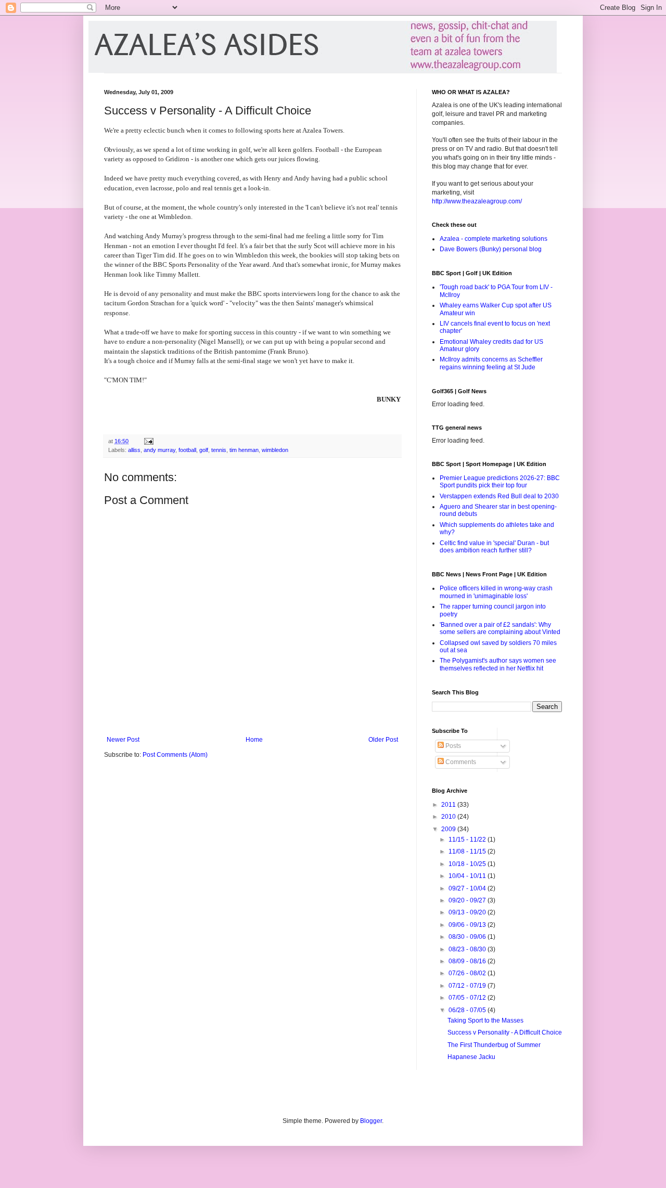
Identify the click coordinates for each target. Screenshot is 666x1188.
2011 (449, 804)
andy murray (159, 450)
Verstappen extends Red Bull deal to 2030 (499, 496)
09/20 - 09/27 (468, 900)
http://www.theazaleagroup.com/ (477, 201)
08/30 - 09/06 (468, 936)
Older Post (383, 739)
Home (254, 739)
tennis (218, 450)
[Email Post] (148, 441)
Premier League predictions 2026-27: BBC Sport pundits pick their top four (500, 481)
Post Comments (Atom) (175, 754)
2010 (449, 816)
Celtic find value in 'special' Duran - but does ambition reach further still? (494, 546)
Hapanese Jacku (471, 1057)
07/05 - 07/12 (468, 997)
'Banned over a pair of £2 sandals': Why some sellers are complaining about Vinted (500, 628)
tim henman (244, 450)
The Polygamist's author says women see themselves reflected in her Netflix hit (498, 664)
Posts (452, 746)
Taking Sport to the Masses (485, 1020)
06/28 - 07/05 (468, 1010)
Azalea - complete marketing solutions (493, 238)
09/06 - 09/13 (468, 924)
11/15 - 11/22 (468, 839)
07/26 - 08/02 (468, 973)
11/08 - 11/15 (468, 851)
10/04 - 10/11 (468, 876)
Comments (460, 762)
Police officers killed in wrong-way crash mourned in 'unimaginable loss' (496, 592)
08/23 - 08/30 (468, 949)
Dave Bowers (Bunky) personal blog (491, 249)
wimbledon (275, 450)
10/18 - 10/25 (468, 864)
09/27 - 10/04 (468, 888)
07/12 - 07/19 (468, 985)
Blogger (371, 1121)
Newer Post (123, 739)
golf (203, 450)
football (187, 450)
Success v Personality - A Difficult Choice (504, 1032)
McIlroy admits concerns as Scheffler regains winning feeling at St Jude (491, 363)
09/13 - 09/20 (468, 912)
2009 (449, 829)
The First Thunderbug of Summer (494, 1045)
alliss (134, 450)
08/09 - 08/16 (468, 961)
